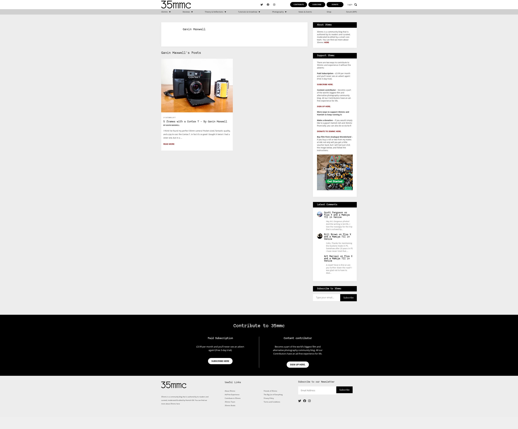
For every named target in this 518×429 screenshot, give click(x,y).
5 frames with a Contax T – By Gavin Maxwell (195, 121)
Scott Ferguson (333, 213)
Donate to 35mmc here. (329, 131)
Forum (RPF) (351, 12)
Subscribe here (220, 361)
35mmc (164, 12)
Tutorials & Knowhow (247, 12)
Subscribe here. (325, 84)
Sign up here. (324, 106)
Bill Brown (331, 234)
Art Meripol (331, 256)
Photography (278, 12)
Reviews (186, 12)
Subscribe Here (339, 391)
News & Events (305, 12)
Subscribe (316, 4)
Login (349, 5)
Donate (335, 4)
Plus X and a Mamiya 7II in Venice (337, 216)
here (326, 42)
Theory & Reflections (214, 12)
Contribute (299, 4)
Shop (329, 12)
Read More (168, 144)
